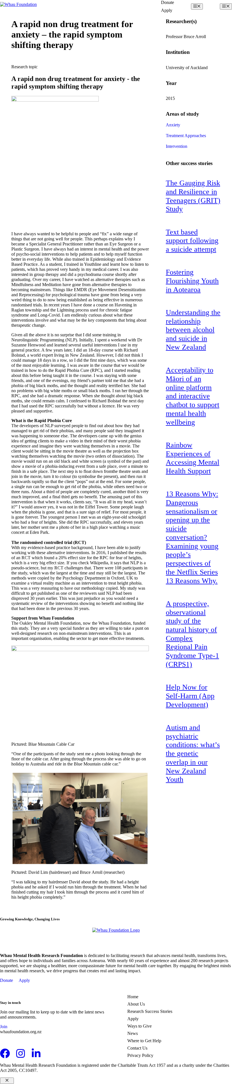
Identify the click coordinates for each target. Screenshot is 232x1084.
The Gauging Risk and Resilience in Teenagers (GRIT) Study (193, 196)
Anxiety (173, 124)
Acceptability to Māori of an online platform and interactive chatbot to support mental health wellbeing (192, 396)
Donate (167, 2)
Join (3, 1026)
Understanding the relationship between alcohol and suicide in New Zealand (193, 329)
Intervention (176, 146)
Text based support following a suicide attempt (192, 240)
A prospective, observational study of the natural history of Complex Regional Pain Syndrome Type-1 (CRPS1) (192, 634)
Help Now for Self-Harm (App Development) (190, 695)
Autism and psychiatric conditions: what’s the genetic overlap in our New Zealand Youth (193, 753)
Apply (166, 10)
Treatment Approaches (186, 135)
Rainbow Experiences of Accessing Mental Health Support (192, 458)
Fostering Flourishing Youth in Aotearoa (192, 280)
